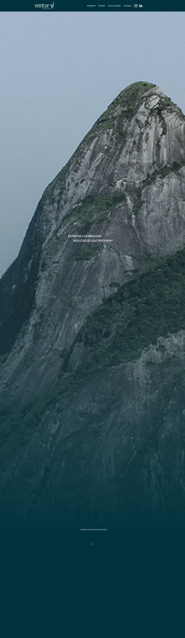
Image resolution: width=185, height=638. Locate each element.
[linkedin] (140, 5)
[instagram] (135, 5)
